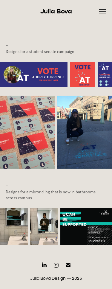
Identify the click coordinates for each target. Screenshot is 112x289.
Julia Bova (56, 11)
